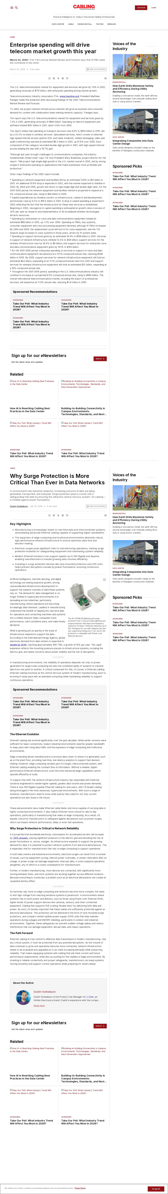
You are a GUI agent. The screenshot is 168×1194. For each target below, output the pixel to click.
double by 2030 (18, 644)
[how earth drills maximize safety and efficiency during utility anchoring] (135, 66)
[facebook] (49, 78)
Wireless (111, 24)
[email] (67, 78)
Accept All (156, 1189)
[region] (84, 1189)
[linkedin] (54, 78)
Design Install (85, 24)
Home (12, 37)
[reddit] (62, 78)
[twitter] (58, 78)
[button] (12, 8)
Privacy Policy (80, 1188)
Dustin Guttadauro (19, 506)
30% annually (20, 838)
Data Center (58, 24)
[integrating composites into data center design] (135, 121)
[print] (105, 78)
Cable (71, 24)
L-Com (90, 997)
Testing (100, 24)
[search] (16, 8)
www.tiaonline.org (69, 96)
